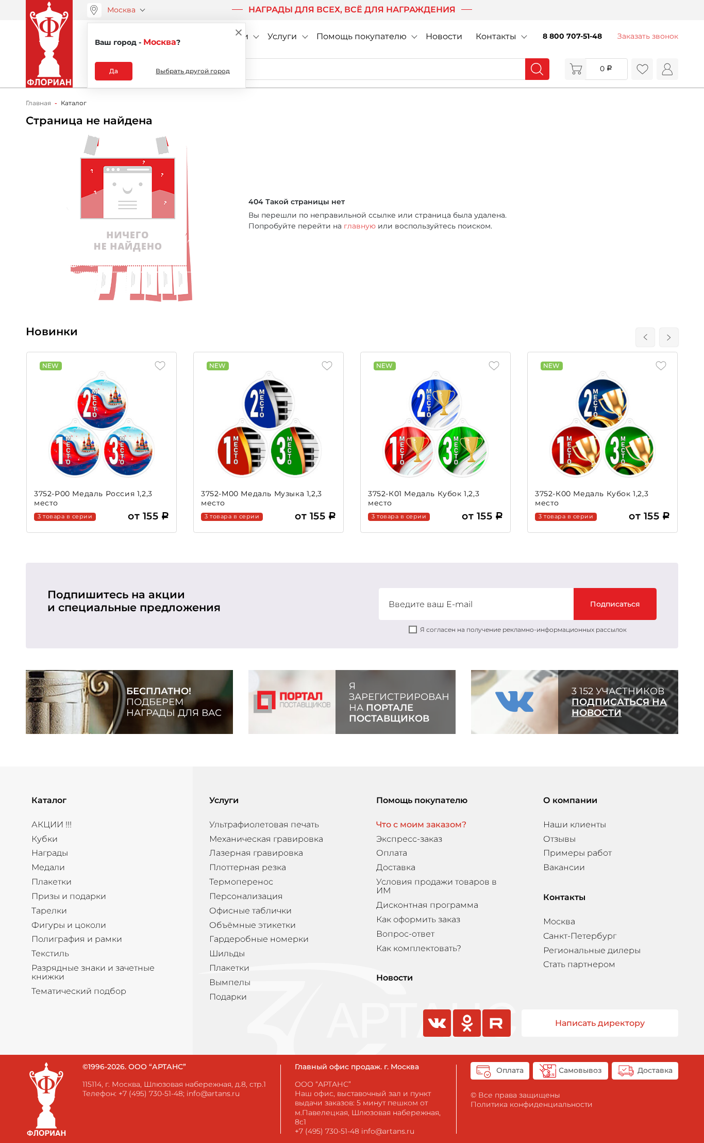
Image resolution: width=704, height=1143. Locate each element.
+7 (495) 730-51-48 (151, 1093)
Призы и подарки (68, 896)
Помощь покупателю (361, 36)
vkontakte (436, 1036)
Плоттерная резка (247, 867)
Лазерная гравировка (256, 853)
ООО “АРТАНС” (323, 1084)
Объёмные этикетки (252, 925)
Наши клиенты (574, 824)
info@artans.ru (213, 1093)
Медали (48, 867)
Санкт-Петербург (579, 936)
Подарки (228, 997)
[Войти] (667, 69)
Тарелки (49, 911)
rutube (496, 1036)
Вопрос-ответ (405, 934)
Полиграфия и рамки (76, 939)
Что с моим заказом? (421, 824)
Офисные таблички (250, 911)
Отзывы (559, 839)
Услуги (282, 36)
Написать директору (600, 1023)
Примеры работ (577, 853)
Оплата (391, 853)
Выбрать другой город (193, 71)
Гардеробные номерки (259, 939)
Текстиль (50, 953)
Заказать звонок (647, 36)
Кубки (44, 839)
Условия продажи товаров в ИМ (436, 886)
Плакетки (51, 882)
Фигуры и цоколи (68, 925)
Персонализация (246, 896)
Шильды (227, 953)
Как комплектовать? (418, 948)
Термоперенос (241, 882)
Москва (121, 9)
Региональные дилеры (592, 950)
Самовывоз (580, 1070)
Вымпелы (229, 982)
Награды (49, 853)
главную (360, 226)
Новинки (52, 331)
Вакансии (564, 867)
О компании (570, 800)
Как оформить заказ (418, 919)
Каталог (48, 800)
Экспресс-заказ (409, 839)
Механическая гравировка (266, 839)
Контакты (496, 36)
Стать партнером (579, 964)
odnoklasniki (466, 1036)
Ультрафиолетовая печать (264, 824)
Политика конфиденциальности (532, 1104)
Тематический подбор (78, 991)
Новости (444, 36)
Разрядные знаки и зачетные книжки (93, 972)
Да (113, 71)
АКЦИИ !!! (51, 824)
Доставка (395, 867)
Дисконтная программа (427, 905)
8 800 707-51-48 (572, 36)
